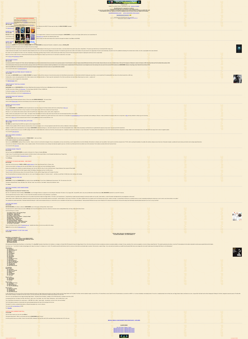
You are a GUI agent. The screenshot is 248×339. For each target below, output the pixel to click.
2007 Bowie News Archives (119, 328)
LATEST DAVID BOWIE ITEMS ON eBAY (131, 13)
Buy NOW (31, 25)
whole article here (15, 131)
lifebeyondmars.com (22, 227)
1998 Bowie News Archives (129, 332)
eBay (127, 115)
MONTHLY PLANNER (135, 6)
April (120, 327)
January (129, 327)
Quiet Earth (8, 46)
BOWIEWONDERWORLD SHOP (115, 13)
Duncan (18, 166)
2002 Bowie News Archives (129, 330)
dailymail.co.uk (10, 28)
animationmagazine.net (22, 68)
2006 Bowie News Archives (129, 328)
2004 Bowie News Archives (129, 329)
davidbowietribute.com (27, 93)
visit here (13, 91)
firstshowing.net (16, 56)
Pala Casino (23, 89)
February (126, 327)
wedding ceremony (30, 164)
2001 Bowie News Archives (119, 331)
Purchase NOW (24, 20)
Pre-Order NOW (25, 22)
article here (17, 145)
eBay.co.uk (65, 107)
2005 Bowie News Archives (119, 329)
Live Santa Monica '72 (17, 306)
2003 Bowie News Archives (119, 330)
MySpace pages (15, 101)
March (122, 327)
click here (11, 170)
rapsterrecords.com (25, 225)
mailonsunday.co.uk (39, 36)
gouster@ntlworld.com (75, 115)
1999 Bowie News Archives (119, 332)
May (117, 327)
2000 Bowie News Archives (129, 331)
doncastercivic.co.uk (24, 156)
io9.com (10, 56)
